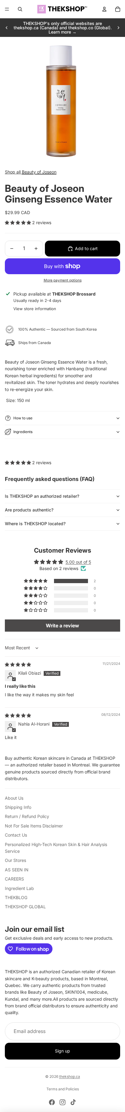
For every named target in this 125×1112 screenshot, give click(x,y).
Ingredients (22, 431)
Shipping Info (18, 807)
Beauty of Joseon (39, 171)
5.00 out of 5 (78, 562)
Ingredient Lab (19, 888)
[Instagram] (62, 1102)
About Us (14, 798)
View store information (34, 308)
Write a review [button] (62, 625)
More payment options (63, 280)
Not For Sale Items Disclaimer (34, 825)
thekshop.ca (69, 1076)
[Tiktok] (73, 1102)
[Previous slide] (6, 27)
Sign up (62, 1050)
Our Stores (15, 860)
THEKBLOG (16, 897)
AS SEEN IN (17, 869)
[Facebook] (52, 1102)
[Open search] (20, 9)
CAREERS (14, 878)
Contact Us (16, 835)
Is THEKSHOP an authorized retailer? (42, 496)
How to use (22, 418)
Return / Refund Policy (27, 816)
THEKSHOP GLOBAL (25, 906)
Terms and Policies (62, 1089)
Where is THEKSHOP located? (35, 523)
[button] (18, 222)
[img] (18, 664)
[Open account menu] (104, 9)
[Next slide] (118, 27)
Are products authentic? (29, 509)
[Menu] (7, 9)
